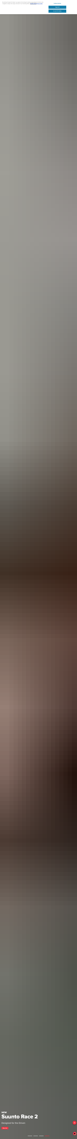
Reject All (57, 7)
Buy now (5, 1128)
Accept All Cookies (57, 11)
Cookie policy (33, 3)
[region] (38, 7)
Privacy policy (40, 3)
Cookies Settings (57, 3)
